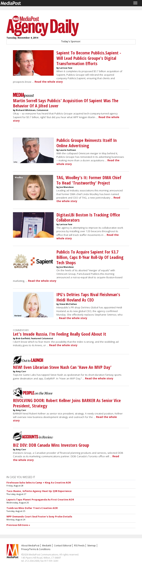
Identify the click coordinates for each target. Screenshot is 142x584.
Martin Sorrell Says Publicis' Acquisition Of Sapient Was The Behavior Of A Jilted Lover (65, 103)
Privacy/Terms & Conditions (35, 549)
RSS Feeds (79, 545)
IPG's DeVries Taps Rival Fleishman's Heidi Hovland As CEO (88, 297)
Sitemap (91, 545)
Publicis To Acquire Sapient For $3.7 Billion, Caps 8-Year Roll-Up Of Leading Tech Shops (90, 257)
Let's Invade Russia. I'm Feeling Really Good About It (59, 334)
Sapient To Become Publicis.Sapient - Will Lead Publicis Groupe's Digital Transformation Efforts (88, 58)
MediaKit (46, 545)
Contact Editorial (62, 545)
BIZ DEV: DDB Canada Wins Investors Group (51, 445)
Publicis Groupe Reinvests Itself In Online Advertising (86, 143)
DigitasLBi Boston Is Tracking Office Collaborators (88, 217)
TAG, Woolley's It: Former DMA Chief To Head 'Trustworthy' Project (88, 180)
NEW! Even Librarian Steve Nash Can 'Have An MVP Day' (62, 367)
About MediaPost (30, 545)
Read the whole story (49, 81)
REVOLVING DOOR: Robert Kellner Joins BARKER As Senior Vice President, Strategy (67, 403)
